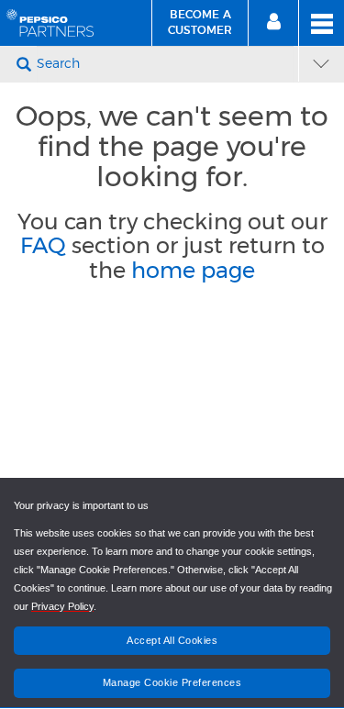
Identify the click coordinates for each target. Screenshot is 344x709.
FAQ (43, 245)
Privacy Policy (62, 606)
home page (193, 270)
